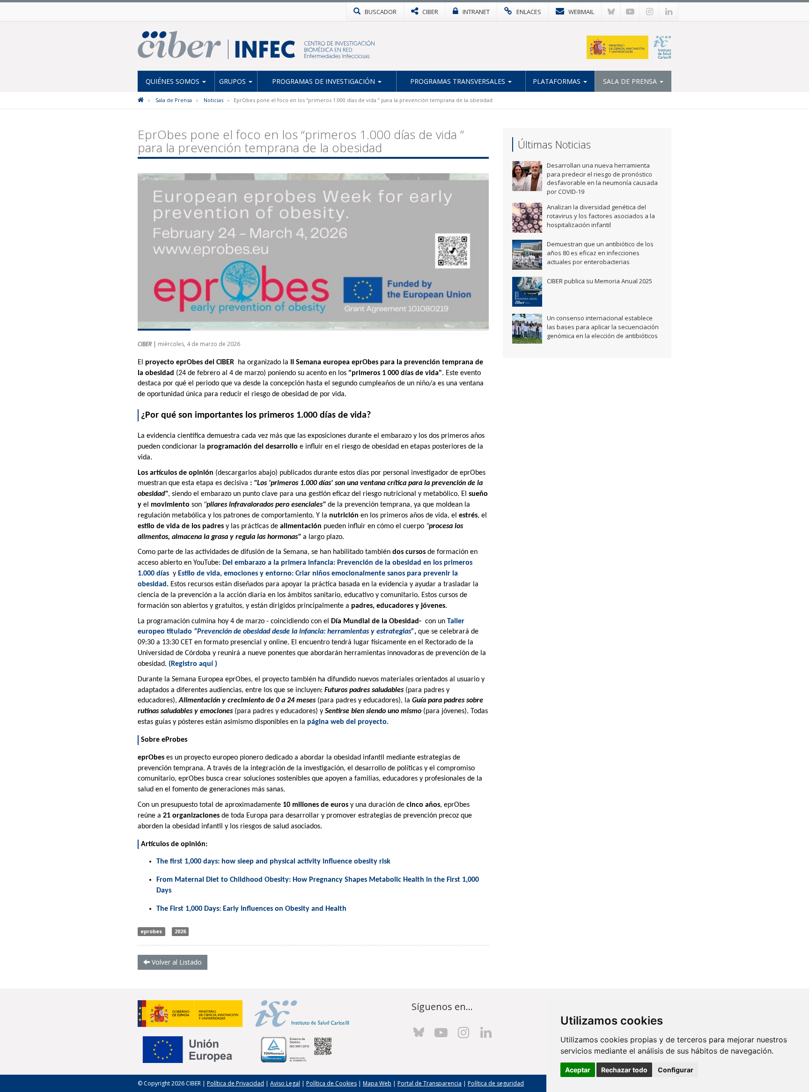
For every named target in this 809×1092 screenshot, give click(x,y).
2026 (180, 931)
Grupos (233, 81)
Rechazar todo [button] (624, 1070)
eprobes (151, 931)
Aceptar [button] (577, 1070)
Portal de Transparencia (429, 1083)
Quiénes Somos (173, 81)
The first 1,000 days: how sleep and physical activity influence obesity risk (273, 861)
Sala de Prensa (631, 81)
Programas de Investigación (324, 81)
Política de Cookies (331, 1083)
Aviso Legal (285, 1083)
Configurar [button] (675, 1070)
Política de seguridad (496, 1083)
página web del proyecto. (348, 722)
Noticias (213, 99)
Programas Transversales (458, 81)
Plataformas (557, 81)
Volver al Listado (176, 962)
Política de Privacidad (235, 1083)
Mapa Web (377, 1083)
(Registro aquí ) (193, 664)
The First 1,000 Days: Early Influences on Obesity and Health (251, 909)
